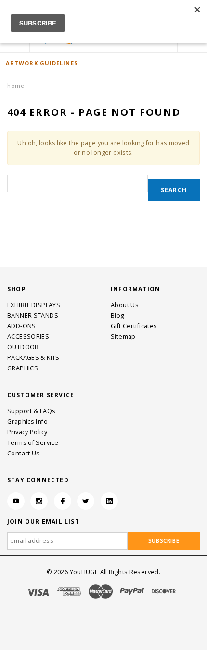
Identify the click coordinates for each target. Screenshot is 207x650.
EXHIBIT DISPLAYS (33, 305)
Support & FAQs (31, 411)
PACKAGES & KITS (33, 358)
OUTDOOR (23, 347)
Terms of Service (32, 443)
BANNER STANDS (32, 315)
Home (15, 86)
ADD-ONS (21, 326)
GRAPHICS (22, 368)
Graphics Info (27, 421)
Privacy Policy (27, 432)
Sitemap (123, 336)
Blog (117, 315)
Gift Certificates (134, 326)
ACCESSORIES (28, 336)
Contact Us (23, 453)
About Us (125, 305)
